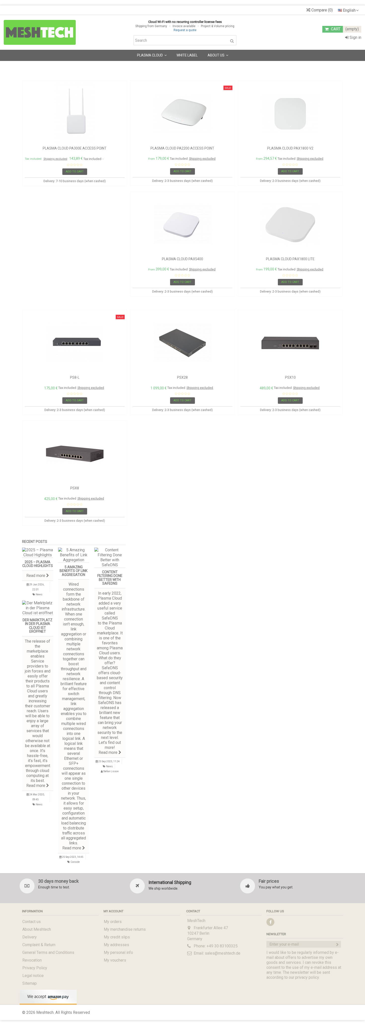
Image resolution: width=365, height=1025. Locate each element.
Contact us (31, 921)
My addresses (116, 944)
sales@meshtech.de (222, 953)
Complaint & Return (38, 944)
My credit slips (117, 937)
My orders (113, 921)
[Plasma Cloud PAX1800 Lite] (290, 225)
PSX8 (74, 488)
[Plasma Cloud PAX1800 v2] (290, 114)
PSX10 (290, 377)
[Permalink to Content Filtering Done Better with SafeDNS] (110, 557)
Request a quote (185, 30)
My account (113, 911)
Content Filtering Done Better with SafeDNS (109, 577)
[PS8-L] (75, 343)
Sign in (355, 37)
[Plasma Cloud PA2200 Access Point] (182, 114)
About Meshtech (36, 929)
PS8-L (74, 377)
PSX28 (182, 377)
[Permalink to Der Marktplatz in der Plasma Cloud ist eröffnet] (37, 608)
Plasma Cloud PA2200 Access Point (182, 148)
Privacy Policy (34, 968)
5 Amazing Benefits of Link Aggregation (73, 571)
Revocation (32, 960)
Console (75, 862)
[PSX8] (75, 454)
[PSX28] (182, 343)
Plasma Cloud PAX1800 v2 (290, 148)
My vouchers (115, 960)
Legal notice (33, 975)
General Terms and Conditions (48, 952)
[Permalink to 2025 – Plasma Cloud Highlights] (37, 553)
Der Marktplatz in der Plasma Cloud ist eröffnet (37, 625)
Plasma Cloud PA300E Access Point (75, 148)
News (39, 594)
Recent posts (34, 542)
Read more (36, 575)
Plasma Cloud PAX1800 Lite (290, 259)
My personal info (118, 952)
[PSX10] (290, 343)
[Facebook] (270, 922)
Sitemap (29, 983)
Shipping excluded (55, 158)
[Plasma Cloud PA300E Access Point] (75, 114)
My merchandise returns (125, 929)
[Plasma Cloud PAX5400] (182, 225)
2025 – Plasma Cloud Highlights (37, 564)
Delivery (29, 937)
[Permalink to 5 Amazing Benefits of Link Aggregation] (73, 555)
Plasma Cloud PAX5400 (182, 259)
